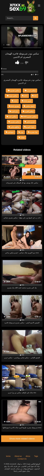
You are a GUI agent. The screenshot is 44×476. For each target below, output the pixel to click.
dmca (28, 456)
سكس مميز (13, 96)
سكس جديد (12, 116)
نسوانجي (11, 132)
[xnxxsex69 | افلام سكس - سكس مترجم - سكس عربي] (22, 7)
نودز (21, 132)
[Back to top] (37, 469)
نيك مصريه (33, 132)
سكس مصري (14, 90)
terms (8, 456)
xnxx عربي (27, 101)
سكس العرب (29, 111)
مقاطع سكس (14, 127)
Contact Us (22, 459)
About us (18, 456)
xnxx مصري (15, 106)
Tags (36, 456)
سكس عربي (31, 90)
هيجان (22, 137)
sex (35, 96)
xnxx (15, 101)
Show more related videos (22, 438)
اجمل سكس (30, 106)
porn (25, 96)
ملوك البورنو (30, 127)
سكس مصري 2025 (29, 116)
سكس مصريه (15, 122)
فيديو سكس (31, 122)
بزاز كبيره (14, 111)
